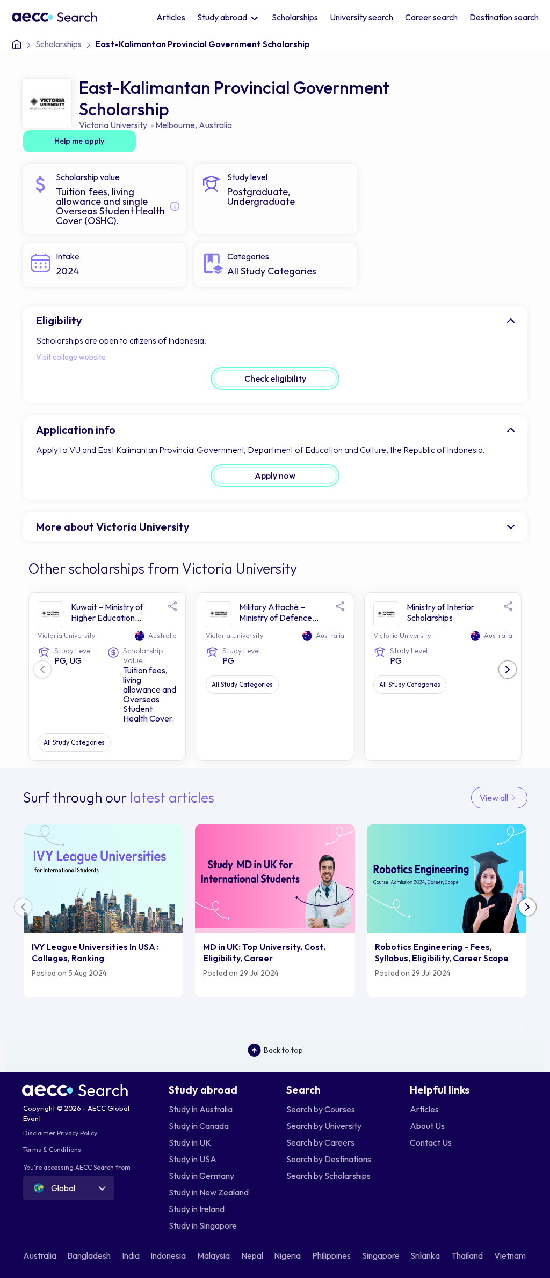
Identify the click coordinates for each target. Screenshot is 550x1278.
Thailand (467, 1255)
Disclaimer (39, 1133)
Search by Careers (320, 1142)
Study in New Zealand (209, 1192)
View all (495, 797)
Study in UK (190, 1142)
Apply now (275, 475)
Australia (215, 125)
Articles (170, 17)
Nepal (253, 1255)
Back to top (283, 1050)
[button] (507, 669)
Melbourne (175, 125)
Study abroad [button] (223, 17)
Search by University (323, 1125)
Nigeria (288, 1255)
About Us (427, 1125)
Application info (75, 429)
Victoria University (113, 125)
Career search (431, 17)
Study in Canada (199, 1125)
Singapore (381, 1255)
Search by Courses (320, 1109)
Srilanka (426, 1255)
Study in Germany (201, 1175)
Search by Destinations (328, 1159)
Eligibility (59, 320)
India (131, 1255)
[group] (103, 910)
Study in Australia (201, 1109)
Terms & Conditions (52, 1150)
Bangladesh (89, 1255)
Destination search (504, 17)
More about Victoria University (113, 526)
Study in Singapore (203, 1225)
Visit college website (71, 357)
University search (361, 17)
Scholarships (295, 17)
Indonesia (168, 1255)
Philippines (332, 1255)
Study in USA (192, 1159)
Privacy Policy (77, 1133)
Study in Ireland (197, 1208)
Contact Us (431, 1142)
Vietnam (510, 1255)
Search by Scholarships (328, 1175)
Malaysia (214, 1255)
